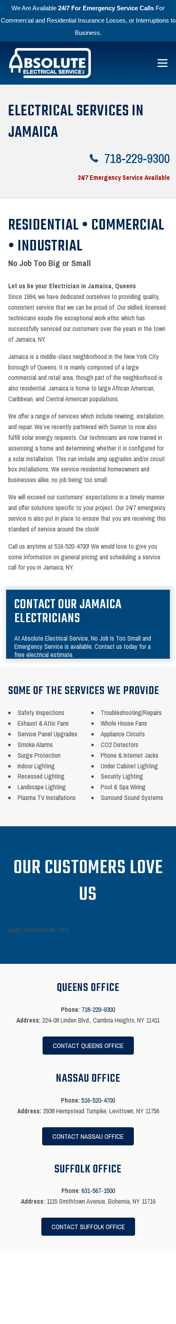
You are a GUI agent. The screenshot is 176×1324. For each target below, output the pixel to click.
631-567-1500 (98, 1190)
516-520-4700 (98, 1100)
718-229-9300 (98, 1009)
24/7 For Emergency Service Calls (106, 8)
